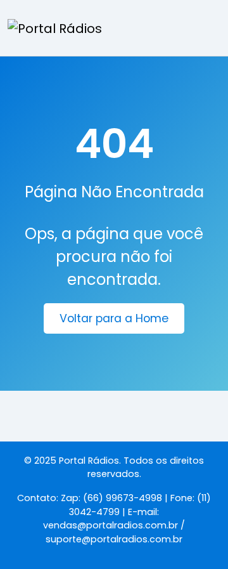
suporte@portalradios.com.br (114, 539)
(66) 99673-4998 (122, 498)
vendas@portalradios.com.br (110, 525)
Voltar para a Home (114, 318)
